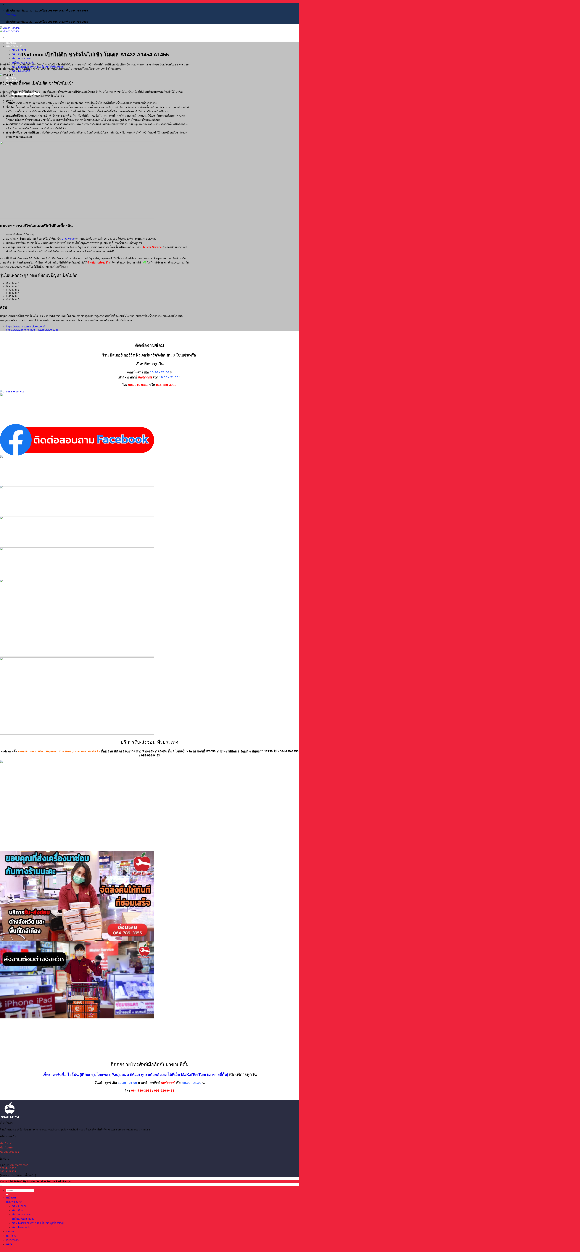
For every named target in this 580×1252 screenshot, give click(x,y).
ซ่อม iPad (18, 54)
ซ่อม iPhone (19, 49)
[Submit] (7, 1194)
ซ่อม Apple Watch (22, 1214)
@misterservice (19, 1165)
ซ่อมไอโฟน (6, 1143)
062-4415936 (8, 1168)
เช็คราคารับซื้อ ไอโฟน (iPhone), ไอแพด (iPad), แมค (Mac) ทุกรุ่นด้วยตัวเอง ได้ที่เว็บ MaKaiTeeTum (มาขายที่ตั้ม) (135, 1075)
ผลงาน (10, 1231)
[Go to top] (1, 1185)
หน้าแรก (11, 42)
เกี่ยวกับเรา (12, 1239)
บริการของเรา (14, 46)
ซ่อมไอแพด (6, 1147)
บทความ (11, 77)
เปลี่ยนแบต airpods (23, 1218)
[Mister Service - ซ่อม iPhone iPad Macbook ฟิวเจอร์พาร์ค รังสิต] (10, 29)
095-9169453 (8, 1171)
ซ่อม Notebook (21, 71)
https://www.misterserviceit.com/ (25, 326)
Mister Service (152, 247)
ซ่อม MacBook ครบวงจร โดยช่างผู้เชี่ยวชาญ (38, 1222)
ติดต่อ (9, 1244)
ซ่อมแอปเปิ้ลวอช (9, 1151)
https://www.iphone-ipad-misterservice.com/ (32, 329)
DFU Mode (68, 238)
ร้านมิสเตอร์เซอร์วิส (98, 262)
